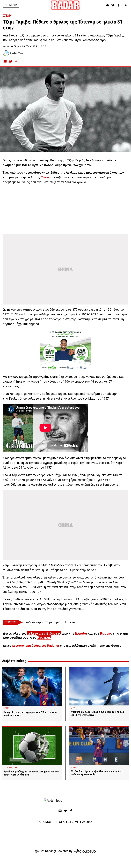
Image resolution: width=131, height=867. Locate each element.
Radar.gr (43, 637)
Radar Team (17, 53)
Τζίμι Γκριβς (53, 622)
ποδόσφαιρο (33, 622)
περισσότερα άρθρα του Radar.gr (35, 645)
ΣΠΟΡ (7, 15)
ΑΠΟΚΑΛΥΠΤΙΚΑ (10, 767)
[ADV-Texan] (65, 350)
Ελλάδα (81, 633)
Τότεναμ (46, 177)
